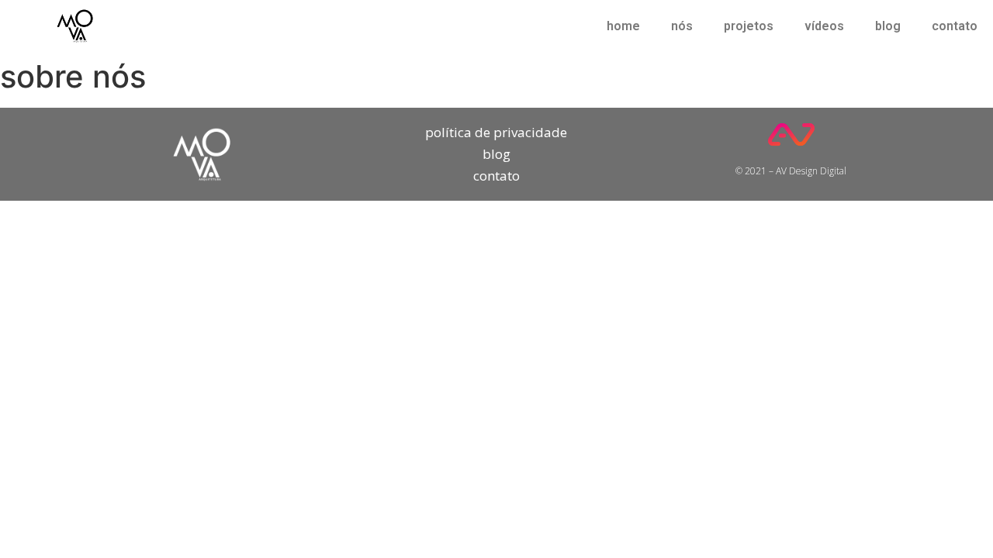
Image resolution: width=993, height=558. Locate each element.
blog (888, 26)
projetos (748, 26)
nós (682, 26)
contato (954, 26)
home (623, 26)
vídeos (824, 26)
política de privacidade (496, 132)
